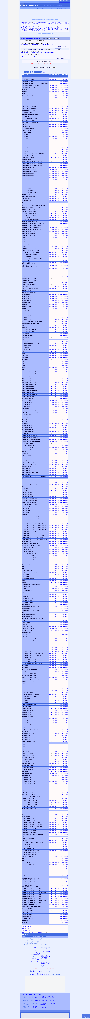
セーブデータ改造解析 (40, 1003)
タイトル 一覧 (86, 1014)
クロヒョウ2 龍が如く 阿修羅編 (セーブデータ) (32, 38)
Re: (22, 49)
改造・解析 (51, 79)
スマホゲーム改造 (55, 1004)
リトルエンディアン (35, 959)
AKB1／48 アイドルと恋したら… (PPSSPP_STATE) (51, 28)
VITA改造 (31, 1004)
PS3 (28, 1)
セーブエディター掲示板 (28, 996)
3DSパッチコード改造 (39, 999)
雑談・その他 (53, 72)
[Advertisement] (45, 13)
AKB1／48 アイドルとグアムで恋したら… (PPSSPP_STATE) (50, 27)
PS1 (32, 1)
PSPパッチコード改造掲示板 (28, 17)
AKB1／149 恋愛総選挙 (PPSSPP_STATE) (48, 26)
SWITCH (40, 1)
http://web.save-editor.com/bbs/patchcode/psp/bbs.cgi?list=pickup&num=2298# (37, 56)
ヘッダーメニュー (86, 1016)
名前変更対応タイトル (27, 928)
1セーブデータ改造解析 (40, 1001)
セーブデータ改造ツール (37, 971)
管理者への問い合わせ (45, 962)
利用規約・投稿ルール (45, 965)
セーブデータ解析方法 (35, 954)
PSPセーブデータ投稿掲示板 (32, 6)
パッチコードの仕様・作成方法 (47, 949)
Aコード (47, 958)
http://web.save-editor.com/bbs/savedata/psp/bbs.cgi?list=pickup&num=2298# (37, 44)
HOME (21, 1)
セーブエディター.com (54, 6)
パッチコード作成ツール (46, 948)
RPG (51, 1)
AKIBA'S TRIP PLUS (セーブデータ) (55, 29)
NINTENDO (45, 1)
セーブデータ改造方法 (35, 953)
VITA (36, 1)
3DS (38, 1)
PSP (34, 1)
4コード (46, 952)
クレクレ (32, 948)
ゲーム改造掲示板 (36, 994)
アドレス (32, 960)
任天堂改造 (42, 1004)
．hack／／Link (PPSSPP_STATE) (58, 24)
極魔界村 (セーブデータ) (26, 22)
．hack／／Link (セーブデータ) (42, 24)
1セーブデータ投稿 (51, 1001)
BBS (24, 1)
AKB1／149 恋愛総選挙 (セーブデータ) (29, 26)
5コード (46, 954)
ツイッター (47, 1007)
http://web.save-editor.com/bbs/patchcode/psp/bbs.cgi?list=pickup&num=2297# (37, 52)
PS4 (26, 1)
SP (49, 1)
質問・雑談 (57, 79)
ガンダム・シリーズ (26, 926)
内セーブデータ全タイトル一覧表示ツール (40, 974)
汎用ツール (32, 1006)
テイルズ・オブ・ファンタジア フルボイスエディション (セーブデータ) (46, 23)
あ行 (30, 30)
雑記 (43, 1007)
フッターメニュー (86, 1017)
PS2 (30, 1)
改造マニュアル (46, 72)
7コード (46, 956)
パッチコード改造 (39, 996)
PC (47, 1)
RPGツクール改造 (64, 1004)
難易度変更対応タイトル (27, 930)
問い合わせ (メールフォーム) (36, 1007)
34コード (45, 957)
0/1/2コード (46, 951)
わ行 (48, 30)
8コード (46, 955)
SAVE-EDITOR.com (63, 1011)
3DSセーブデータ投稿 (49, 999)
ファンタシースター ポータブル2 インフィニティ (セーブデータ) (46, 22)
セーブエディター (35, 952)
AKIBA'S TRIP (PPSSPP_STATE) (38, 29)
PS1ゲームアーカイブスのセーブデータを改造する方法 (33, 932)
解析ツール (37, 1006)
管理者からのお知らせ (45, 963)
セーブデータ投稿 (64, 79)
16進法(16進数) (34, 958)
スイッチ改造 (37, 1004)
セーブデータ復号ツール (37, 973)
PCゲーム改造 (48, 1004)
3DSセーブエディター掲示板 (28, 999)
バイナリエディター (35, 961)
